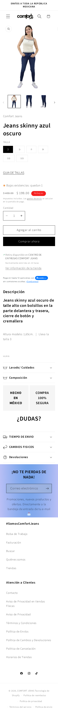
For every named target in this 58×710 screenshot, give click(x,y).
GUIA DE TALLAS (13, 173)
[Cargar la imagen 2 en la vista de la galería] (29, 101)
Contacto (12, 593)
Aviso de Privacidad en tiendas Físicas (25, 603)
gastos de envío (34, 198)
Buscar (10, 551)
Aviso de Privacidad (18, 614)
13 (24, 159)
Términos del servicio (20, 707)
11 (11, 159)
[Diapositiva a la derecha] (54, 102)
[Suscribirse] (47, 488)
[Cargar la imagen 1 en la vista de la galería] (14, 101)
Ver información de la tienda (23, 268)
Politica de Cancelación (21, 649)
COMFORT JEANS (25, 690)
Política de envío (43, 707)
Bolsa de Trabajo (16, 534)
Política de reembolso (35, 695)
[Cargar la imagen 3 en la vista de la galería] (43, 101)
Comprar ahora (29, 241)
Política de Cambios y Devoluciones (28, 640)
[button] (8, 16)
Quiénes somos (15, 560)
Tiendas (11, 568)
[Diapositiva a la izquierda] (3, 102)
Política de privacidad (31, 701)
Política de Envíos (17, 632)
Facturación (13, 543)
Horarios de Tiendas (19, 657)
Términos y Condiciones (21, 623)
